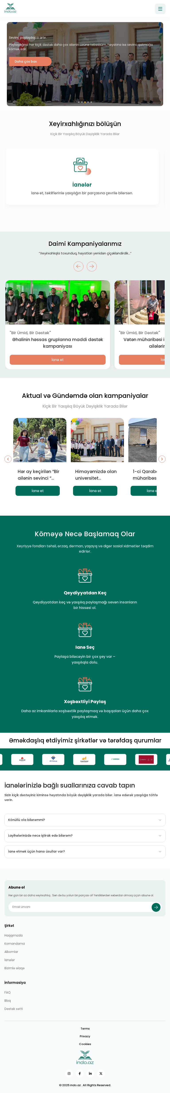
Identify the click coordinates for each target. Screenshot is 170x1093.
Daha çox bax (26, 92)
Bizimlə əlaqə (14, 968)
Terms (85, 1028)
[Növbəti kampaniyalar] (162, 459)
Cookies (85, 1044)
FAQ (7, 992)
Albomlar (11, 952)
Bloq (7, 1000)
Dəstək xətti (13, 1009)
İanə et (58, 359)
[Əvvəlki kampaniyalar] (8, 459)
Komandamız (14, 943)
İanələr (9, 960)
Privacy (85, 1036)
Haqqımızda (13, 935)
